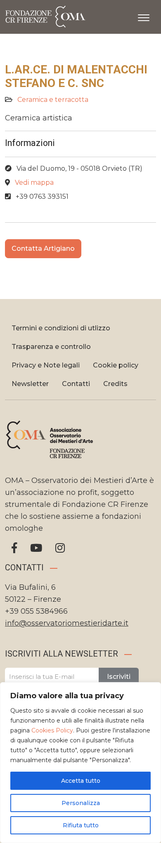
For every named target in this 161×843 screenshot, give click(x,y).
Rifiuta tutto (81, 825)
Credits (115, 384)
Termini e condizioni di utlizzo (61, 328)
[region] (80, 762)
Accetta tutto (80, 780)
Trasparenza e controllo (51, 347)
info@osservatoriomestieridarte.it (66, 623)
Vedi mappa (34, 182)
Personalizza (81, 803)
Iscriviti (118, 677)
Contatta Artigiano (43, 248)
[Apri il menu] (143, 16)
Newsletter (30, 384)
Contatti (76, 384)
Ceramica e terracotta (52, 100)
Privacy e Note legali (46, 365)
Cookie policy (115, 365)
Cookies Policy (52, 730)
